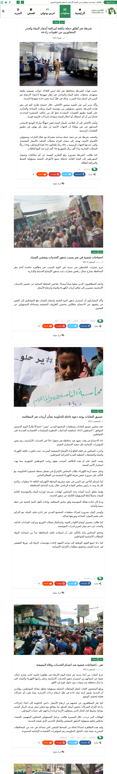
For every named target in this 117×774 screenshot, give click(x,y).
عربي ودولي (47, 13)
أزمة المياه (86, 169)
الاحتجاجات (92, 737)
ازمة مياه (83, 321)
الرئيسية (80, 13)
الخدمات (75, 321)
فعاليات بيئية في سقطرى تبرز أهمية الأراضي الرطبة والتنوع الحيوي (75, 2)
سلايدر (72, 737)
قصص (31, 13)
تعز (79, 169)
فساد (56, 321)
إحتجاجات (92, 321)
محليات (65, 13)
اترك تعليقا (57, 184)
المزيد (18, 13)
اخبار (62, 22)
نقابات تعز (87, 578)
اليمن (68, 321)
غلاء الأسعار (63, 737)
